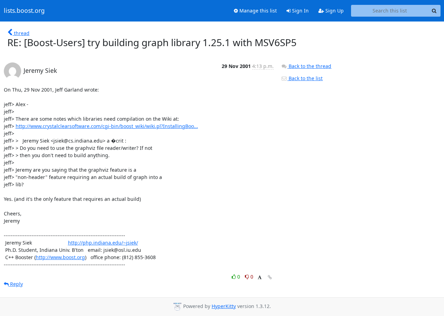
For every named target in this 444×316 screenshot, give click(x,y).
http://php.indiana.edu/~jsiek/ (103, 242)
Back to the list (305, 78)
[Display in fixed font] (259, 277)
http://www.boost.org (60, 257)
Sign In (300, 10)
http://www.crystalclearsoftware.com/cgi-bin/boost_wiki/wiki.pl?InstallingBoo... (107, 126)
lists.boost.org (24, 11)
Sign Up (334, 10)
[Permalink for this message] (270, 277)
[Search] (434, 11)
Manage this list (257, 10)
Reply (16, 284)
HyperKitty (224, 306)
